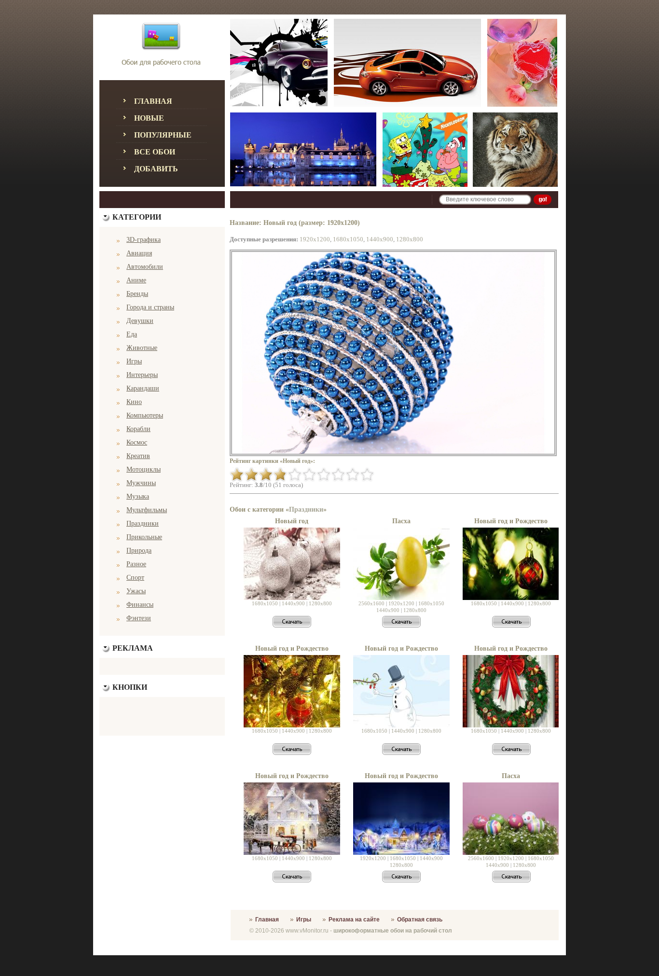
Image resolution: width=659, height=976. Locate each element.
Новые (149, 118)
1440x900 (379, 239)
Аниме (136, 280)
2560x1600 (371, 603)
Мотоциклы (143, 469)
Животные (141, 347)
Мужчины (141, 483)
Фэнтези (138, 618)
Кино (134, 401)
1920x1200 (315, 239)
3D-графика (143, 239)
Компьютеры (144, 415)
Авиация (139, 253)
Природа (138, 550)
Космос (136, 442)
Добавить (156, 169)
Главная (153, 101)
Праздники (142, 523)
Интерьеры (142, 374)
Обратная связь (419, 919)
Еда (131, 334)
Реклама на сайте (354, 919)
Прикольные (144, 537)
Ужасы (136, 591)
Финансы (139, 604)
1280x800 (409, 239)
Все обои (154, 152)
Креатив (138, 456)
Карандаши (142, 388)
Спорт (135, 577)
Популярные (163, 135)
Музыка (137, 496)
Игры (134, 361)
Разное (136, 564)
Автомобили (144, 266)
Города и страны (150, 307)
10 (367, 474)
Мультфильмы (146, 510)
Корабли (138, 428)
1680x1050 (348, 239)
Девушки (139, 320)
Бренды (137, 293)
